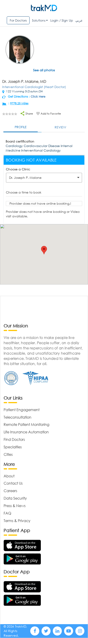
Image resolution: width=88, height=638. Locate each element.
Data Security (15, 498)
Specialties (13, 446)
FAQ (7, 513)
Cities (8, 454)
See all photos (44, 70)
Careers (10, 490)
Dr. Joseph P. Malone (25, 177)
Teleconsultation (17, 417)
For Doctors (18, 20)
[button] (44, 250)
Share (29, 113)
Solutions (38, 20)
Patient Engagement (21, 409)
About (9, 476)
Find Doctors (14, 439)
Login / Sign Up (61, 20)
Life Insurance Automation (26, 431)
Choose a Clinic (18, 169)
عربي (79, 20)
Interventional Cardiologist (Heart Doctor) (34, 87)
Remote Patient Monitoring (26, 424)
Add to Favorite (51, 113)
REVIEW (60, 127)
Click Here (38, 96)
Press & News (14, 505)
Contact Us (13, 483)
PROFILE (21, 127)
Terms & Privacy (17, 520)
